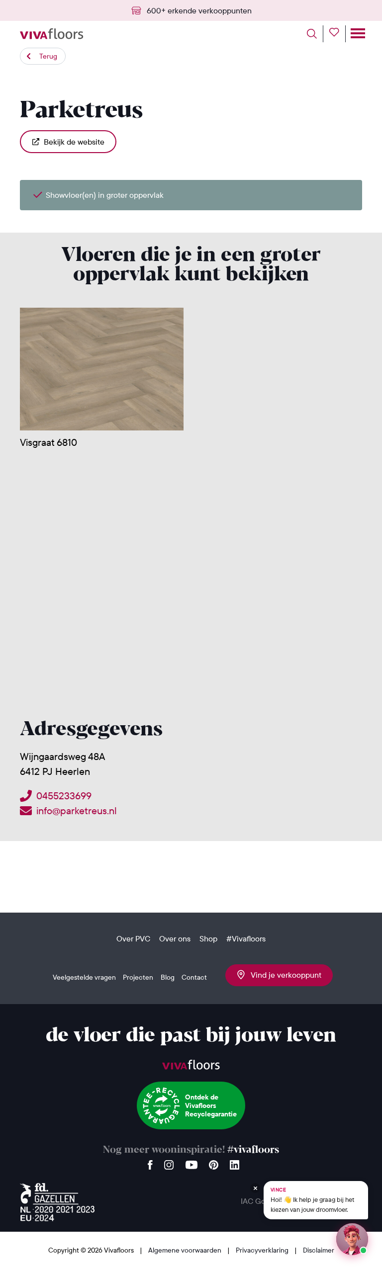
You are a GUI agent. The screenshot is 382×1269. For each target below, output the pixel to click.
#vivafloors (253, 1150)
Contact (194, 977)
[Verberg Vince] (255, 1188)
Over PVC (133, 938)
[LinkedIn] (234, 1162)
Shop (208, 938)
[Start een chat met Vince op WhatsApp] (352, 1239)
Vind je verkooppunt (283, 975)
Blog (168, 977)
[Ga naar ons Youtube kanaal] (191, 1162)
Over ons (175, 938)
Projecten (138, 977)
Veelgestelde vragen (84, 977)
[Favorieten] (337, 33)
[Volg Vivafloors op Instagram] (169, 1162)
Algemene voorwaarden (185, 1250)
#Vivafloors (246, 938)
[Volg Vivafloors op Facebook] (150, 1162)
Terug (48, 56)
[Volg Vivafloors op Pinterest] (213, 1162)
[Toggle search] (315, 33)
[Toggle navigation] (357, 33)
